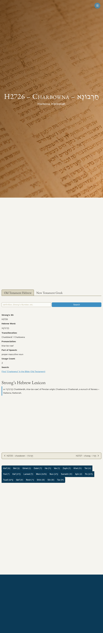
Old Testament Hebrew (18, 293)
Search (76, 304)
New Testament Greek (49, 293)
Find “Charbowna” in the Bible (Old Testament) (23, 371)
